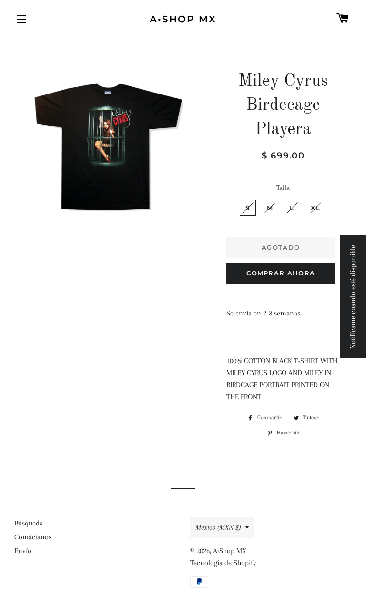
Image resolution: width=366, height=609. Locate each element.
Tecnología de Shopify (223, 562)
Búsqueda (28, 523)
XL (315, 207)
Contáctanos (32, 537)
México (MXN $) (218, 527)
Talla (283, 187)
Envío (22, 550)
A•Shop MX (183, 19)
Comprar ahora (280, 273)
